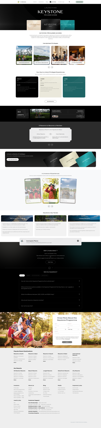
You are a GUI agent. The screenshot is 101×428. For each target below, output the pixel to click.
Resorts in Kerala (47, 356)
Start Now (50, 262)
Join (79, 1)
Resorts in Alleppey (62, 374)
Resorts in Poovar (62, 376)
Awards (30, 387)
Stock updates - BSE (19, 395)
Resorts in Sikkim (32, 357)
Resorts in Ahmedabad (78, 376)
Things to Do (46, 391)
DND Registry (17, 412)
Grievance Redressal (19, 411)
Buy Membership (12, 159)
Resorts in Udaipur (77, 378)
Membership (76, 392)
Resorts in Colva (32, 376)
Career (30, 389)
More (15, 362)
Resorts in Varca (32, 374)
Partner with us (61, 392)
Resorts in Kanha (47, 374)
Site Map (16, 409)
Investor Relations (18, 391)
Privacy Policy (17, 406)
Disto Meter (16, 404)
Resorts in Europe (77, 359)
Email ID (56, 331)
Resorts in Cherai (32, 373)
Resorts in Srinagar (62, 378)
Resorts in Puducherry (48, 357)
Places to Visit (46, 389)
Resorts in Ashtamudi (63, 373)
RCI (14, 402)
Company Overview (33, 391)
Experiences (46, 387)
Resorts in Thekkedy (19, 376)
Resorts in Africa (76, 361)
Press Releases (61, 387)
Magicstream (76, 389)
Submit (67, 342)
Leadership (31, 392)
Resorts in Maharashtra (63, 357)
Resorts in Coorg (18, 373)
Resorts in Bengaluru (78, 374)
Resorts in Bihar (32, 359)
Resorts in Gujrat (62, 359)
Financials (16, 387)
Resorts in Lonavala (18, 378)
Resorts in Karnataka (48, 359)
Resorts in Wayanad (48, 378)
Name (56, 323)
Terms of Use (17, 407)
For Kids (45, 392)
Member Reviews (47, 394)
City (55, 327)
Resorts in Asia (76, 357)
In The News (61, 391)
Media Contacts (61, 389)
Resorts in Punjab (18, 360)
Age (68, 327)
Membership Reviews (78, 391)
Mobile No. (69, 323)
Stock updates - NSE (19, 397)
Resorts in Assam (32, 356)
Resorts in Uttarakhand (19, 359)
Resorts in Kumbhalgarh (49, 376)
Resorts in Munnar (18, 374)
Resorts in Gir (46, 373)
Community (75, 387)
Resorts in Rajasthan (63, 356)
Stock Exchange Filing (19, 389)
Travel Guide (46, 396)
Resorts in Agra (76, 373)
